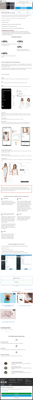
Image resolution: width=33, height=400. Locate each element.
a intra (12, 329)
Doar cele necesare (16, 395)
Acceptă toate (16, 393)
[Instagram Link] (4, 382)
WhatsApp (19, 12)
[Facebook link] (1, 382)
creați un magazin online (15, 64)
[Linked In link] (6, 382)
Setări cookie (17, 397)
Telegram (28, 12)
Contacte (18, 382)
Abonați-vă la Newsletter (3, 384)
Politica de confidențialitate (16, 285)
